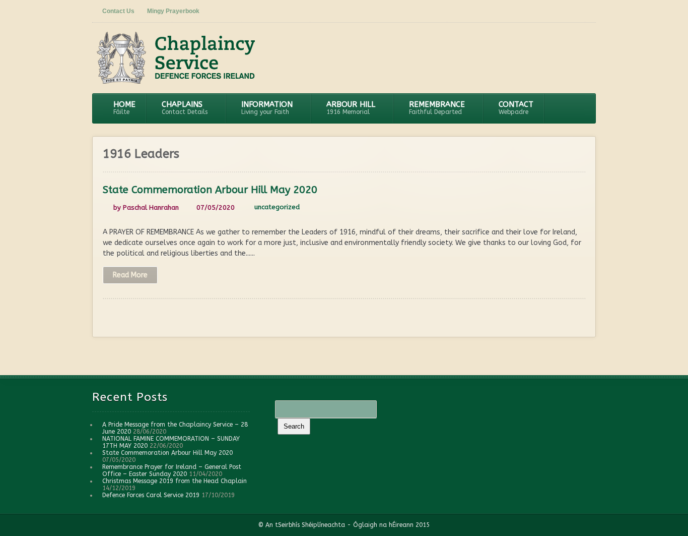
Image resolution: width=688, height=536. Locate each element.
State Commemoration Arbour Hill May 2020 (210, 190)
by (145, 207)
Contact (516, 107)
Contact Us (118, 11)
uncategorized (277, 207)
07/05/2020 (215, 207)
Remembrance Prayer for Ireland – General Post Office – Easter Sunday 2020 (171, 470)
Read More (130, 275)
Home (124, 107)
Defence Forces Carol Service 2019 (150, 495)
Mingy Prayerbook (173, 11)
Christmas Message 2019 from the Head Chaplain (174, 481)
